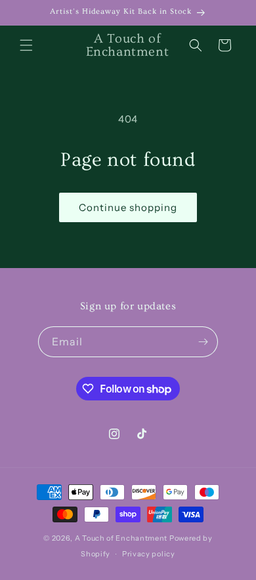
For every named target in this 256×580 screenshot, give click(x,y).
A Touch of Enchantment (121, 538)
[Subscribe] (202, 341)
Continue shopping (128, 207)
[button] (26, 45)
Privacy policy (148, 553)
